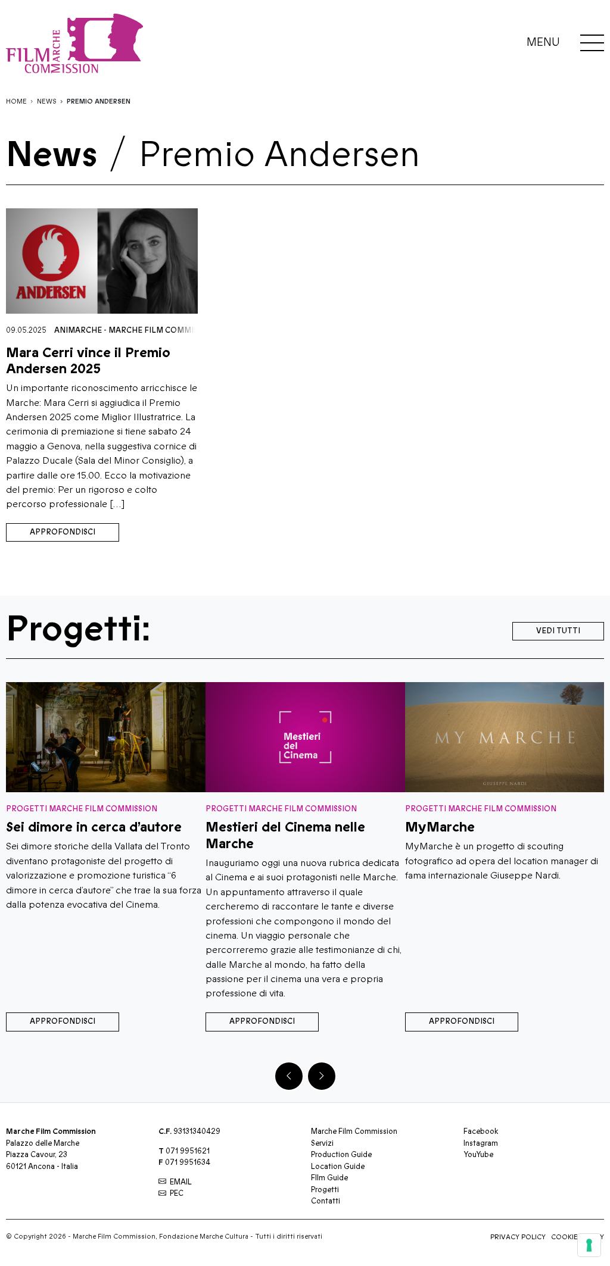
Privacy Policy (518, 1237)
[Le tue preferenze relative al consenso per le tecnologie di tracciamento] (589, 1245)
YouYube (478, 1154)
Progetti (325, 1189)
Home (16, 101)
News (47, 101)
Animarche (78, 330)
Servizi (322, 1143)
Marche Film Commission (162, 330)
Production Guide (341, 1154)
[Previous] (289, 1076)
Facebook (480, 1131)
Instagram (480, 1143)
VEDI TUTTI (558, 631)
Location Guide (338, 1166)
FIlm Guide (329, 1178)
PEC (176, 1193)
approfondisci (62, 532)
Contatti (325, 1201)
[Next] (322, 1076)
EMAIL (181, 1182)
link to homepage (184, 43)
